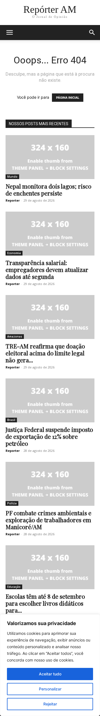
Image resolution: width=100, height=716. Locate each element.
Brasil (11, 420)
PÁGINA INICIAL (67, 98)
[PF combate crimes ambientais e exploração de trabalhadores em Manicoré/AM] (50, 484)
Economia (14, 253)
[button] (9, 32)
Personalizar (50, 689)
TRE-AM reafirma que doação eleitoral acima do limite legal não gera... (45, 353)
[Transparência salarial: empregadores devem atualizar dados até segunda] (50, 234)
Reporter (13, 200)
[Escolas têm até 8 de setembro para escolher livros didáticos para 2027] (50, 567)
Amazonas (14, 336)
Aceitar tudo (50, 674)
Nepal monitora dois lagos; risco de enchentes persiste (48, 189)
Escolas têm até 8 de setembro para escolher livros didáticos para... (45, 603)
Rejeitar (50, 704)
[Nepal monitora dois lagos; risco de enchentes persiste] (50, 157)
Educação (14, 587)
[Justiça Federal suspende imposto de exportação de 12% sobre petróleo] (50, 400)
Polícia (12, 503)
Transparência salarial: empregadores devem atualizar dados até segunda (47, 269)
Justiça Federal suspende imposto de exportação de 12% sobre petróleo (49, 436)
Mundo (12, 177)
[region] (50, 665)
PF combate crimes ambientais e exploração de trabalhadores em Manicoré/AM (48, 520)
